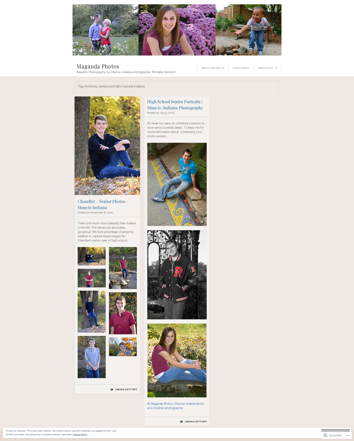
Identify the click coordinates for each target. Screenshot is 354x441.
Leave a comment (126, 389)
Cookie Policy (80, 434)
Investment (241, 68)
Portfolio (265, 68)
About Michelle (212, 68)
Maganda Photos (98, 66)
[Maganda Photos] (177, 30)
